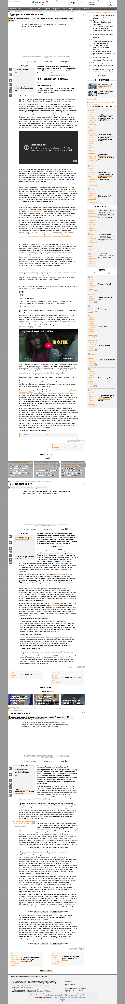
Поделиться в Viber (10, 88)
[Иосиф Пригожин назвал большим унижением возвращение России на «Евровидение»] (92, 117)
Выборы (59, 546)
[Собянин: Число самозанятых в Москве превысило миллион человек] (92, 259)
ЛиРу (72, 981)
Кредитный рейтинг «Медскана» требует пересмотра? (24, 557)
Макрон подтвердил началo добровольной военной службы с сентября (19, 699)
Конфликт (47, 9)
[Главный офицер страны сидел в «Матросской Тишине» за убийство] (92, 359)
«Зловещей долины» (45, 232)
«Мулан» (30, 193)
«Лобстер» (32, 368)
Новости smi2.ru (13, 707)
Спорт (71, 9)
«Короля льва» (60, 228)
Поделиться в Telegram (10, 91)
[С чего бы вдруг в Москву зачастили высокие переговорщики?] (56, 678)
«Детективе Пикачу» (35, 211)
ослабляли (60, 574)
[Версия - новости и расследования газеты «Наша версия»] (20, 4)
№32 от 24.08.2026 (39, 2)
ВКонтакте (70, 981)
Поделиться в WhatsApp (10, 84)
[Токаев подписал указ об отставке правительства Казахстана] (56, 958)
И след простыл (111, 5)
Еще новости (102, 76)
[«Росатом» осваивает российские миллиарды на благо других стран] (92, 345)
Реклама (44, 5)
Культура (78, 9)
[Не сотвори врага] (15, 675)
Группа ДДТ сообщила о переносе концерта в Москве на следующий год (24, 88)
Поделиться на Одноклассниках (10, 80)
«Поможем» (30, 836)
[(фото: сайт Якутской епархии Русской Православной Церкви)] (24, 823)
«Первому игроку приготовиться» (40, 236)
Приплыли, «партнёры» (91, 3)
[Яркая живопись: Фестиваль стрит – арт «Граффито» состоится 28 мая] (92, 156)
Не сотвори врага (71, 3)
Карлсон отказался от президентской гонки (71, 701)
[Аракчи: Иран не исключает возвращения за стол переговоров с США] (15, 959)
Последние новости (102, 12)
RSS (66, 981)
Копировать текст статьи (10, 95)
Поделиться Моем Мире (10, 74)
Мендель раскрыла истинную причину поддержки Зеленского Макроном (45, 699)
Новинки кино (59, 75)
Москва (86, 9)
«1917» (31, 392)
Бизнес (64, 9)
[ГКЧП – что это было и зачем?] (92, 309)
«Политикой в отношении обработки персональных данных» (71, 997)
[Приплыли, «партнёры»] (56, 447)
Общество (56, 9)
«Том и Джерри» (67, 191)
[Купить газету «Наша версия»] (33, 2)
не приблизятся (54, 605)
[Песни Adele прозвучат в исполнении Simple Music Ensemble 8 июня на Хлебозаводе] (92, 196)
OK (62, 1000)
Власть (39, 9)
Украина (30, 9)
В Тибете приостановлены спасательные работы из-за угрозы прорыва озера (24, 791)
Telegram (68, 981)
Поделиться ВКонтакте (10, 69)
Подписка (37, 5)
